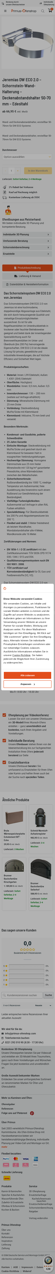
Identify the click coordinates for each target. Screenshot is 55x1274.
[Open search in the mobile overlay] (42, 11)
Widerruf (27, 1271)
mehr (4, 1146)
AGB (15, 1267)
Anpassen (25, 684)
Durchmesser (9, 150)
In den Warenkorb (38, 170)
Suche (48, 995)
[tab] (27, 268)
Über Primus (8, 1122)
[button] (7, 11)
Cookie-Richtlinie (21, 655)
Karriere (6, 1267)
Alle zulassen (27, 675)
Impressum (27, 1267)
